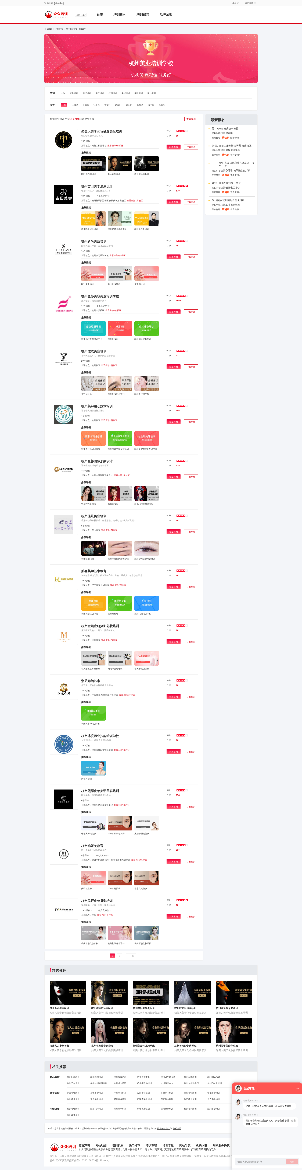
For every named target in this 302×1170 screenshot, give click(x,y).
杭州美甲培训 (120, 1108)
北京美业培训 (73, 1092)
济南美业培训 (213, 1092)
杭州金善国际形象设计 (97, 461)
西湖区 (118, 104)
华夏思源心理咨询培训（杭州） (239, 164)
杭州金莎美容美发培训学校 (100, 296)
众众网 (48, 29)
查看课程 (191, 119)
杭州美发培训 (143, 1108)
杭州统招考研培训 (98, 1083)
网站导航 (184, 1145)
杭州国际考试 (213, 1076)
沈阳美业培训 (190, 1099)
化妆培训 (74, 92)
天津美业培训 (167, 1092)
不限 (63, 92)
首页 (100, 14)
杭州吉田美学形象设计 (97, 186)
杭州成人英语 (120, 1083)
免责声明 (84, 1145)
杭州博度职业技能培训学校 (100, 736)
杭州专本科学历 (191, 1083)
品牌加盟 (166, 14)
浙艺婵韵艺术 (90, 681)
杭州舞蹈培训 (96, 1076)
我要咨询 (173, 146)
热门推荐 (134, 1145)
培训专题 (168, 1145)
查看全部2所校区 (135, 200)
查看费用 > (235, 138)
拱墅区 (107, 104)
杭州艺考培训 (73, 1083)
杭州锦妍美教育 (92, 846)
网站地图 (101, 1145)
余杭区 (140, 104)
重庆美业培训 (190, 1092)
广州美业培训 (120, 1092)
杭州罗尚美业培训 (93, 241)
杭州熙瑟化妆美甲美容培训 (100, 791)
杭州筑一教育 (231, 128)
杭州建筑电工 (228, 133)
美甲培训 (87, 92)
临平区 (151, 104)
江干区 (97, 104)
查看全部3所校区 (127, 694)
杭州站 (59, 29)
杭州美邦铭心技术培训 (97, 406)
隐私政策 (177, 1128)
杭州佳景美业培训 (93, 516)
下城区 (86, 104)
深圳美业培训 (143, 1092)
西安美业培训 (167, 1099)
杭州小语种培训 (144, 1083)
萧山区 (129, 104)
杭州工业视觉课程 (230, 205)
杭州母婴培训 (190, 1076)
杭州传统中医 (143, 1076)
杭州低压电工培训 (230, 187)
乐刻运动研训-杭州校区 (238, 145)
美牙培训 (151, 92)
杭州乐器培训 (73, 1076)
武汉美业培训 (213, 1099)
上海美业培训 (96, 1092)
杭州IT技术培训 (214, 1083)
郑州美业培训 (120, 1099)
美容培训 (125, 92)
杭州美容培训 (190, 1108)
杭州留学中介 (167, 1083)
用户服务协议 (163, 1128)
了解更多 (191, 146)
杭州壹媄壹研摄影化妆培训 (100, 626)
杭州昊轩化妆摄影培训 (97, 901)
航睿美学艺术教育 (93, 571)
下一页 (131, 956)
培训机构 (120, 14)
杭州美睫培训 (213, 1108)
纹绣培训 (113, 92)
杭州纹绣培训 (167, 1108)
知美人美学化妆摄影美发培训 (101, 131)
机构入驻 (201, 1145)
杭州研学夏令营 (168, 1076)
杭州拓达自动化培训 (233, 200)
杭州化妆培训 (96, 1108)
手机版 (235, 3)
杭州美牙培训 (73, 1114)
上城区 (75, 104)
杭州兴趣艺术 (120, 1076)
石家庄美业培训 (144, 1099)
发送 (292, 1161)
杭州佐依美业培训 (93, 351)
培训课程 (143, 14)
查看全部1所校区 (115, 145)
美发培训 (100, 92)
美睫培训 (138, 92)
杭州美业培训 (73, 1099)
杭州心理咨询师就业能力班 (235, 170)
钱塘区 (162, 104)
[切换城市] (59, 3)
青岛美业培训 (96, 1099)
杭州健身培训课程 (230, 150)
